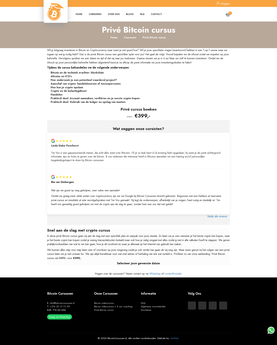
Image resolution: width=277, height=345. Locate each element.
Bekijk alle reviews (217, 216)
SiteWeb (174, 338)
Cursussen (95, 14)
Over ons (114, 14)
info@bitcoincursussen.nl (62, 303)
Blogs (130, 14)
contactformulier (173, 274)
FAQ (142, 14)
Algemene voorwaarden (153, 306)
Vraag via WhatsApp (59, 317)
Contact (156, 14)
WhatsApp (155, 274)
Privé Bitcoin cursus (104, 310)
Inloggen (225, 3)
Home (79, 14)
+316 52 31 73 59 (60, 306)
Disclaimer (146, 310)
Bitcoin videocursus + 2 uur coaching (113, 306)
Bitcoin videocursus (104, 303)
